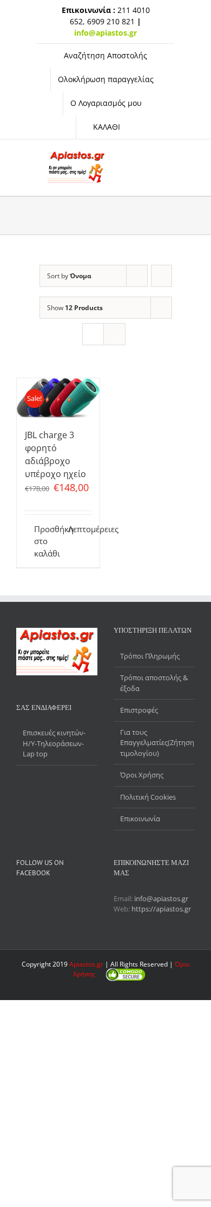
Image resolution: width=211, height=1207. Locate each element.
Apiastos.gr (87, 964)
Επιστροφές (139, 710)
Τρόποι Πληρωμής (150, 656)
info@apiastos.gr (161, 898)
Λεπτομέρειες (79, 529)
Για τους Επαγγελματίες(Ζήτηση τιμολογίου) (154, 742)
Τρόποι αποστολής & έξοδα (154, 683)
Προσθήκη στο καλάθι (45, 541)
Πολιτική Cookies (148, 797)
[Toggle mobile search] (139, 156)
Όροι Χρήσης (141, 775)
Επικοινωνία (140, 818)
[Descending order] (161, 276)
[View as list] (114, 334)
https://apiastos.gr (161, 909)
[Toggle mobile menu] (159, 156)
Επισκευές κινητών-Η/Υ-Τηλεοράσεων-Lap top (54, 743)
